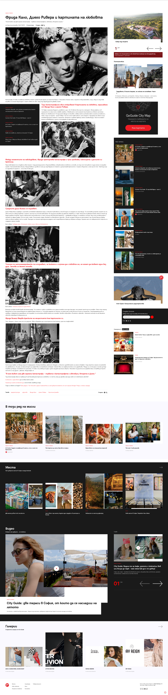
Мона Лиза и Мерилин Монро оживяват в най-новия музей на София (21, 139)
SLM (154, 685)
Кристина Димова (53, 392)
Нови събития (15, 686)
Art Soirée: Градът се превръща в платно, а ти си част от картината (21, 124)
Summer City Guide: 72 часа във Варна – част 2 (18, 117)
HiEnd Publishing (157, 683)
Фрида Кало (33, 392)
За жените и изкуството (12, 379)
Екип (26, 686)
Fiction (146, 685)
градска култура (15, 392)
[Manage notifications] (165, 692)
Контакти (27, 688)
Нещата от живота (9, 13)
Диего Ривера (42, 392)
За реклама (27, 684)
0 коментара (30, 25)
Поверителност (37, 684)
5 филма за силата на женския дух (14, 382)
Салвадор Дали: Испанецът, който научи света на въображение (30, 224)
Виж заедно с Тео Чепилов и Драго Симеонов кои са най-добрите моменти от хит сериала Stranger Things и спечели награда (55, 385)
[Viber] (44, 25)
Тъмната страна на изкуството (21, 306)
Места (13, 684)
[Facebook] (42, 25)
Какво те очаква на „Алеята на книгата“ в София (19, 132)
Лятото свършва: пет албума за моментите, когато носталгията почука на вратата (20, 109)
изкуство (24, 392)
